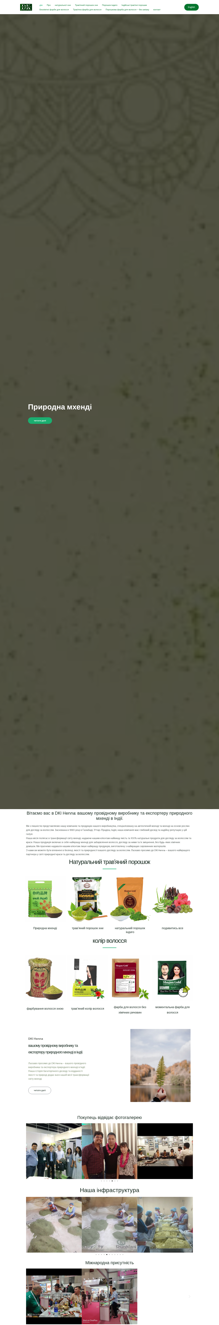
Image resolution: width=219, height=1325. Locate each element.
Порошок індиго (109, 5)
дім (41, 5)
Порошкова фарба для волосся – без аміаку (127, 9)
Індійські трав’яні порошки (134, 5)
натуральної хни (63, 5)
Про (49, 5)
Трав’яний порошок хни (86, 5)
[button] (39, 1090)
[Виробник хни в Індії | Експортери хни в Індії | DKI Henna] (26, 7)
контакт (156, 9)
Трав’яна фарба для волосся (87, 9)
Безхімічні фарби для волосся (54, 9)
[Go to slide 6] (114, 1180)
